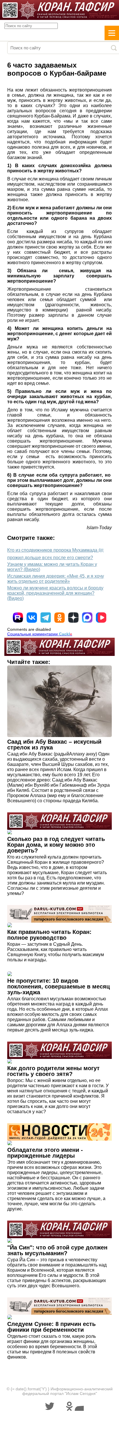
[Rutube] (18, 617)
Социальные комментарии (39, 634)
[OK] (59, 617)
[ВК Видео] (101, 617)
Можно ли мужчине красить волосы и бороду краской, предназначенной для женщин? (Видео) (55, 593)
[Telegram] (45, 617)
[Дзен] (73, 617)
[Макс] (87, 617)
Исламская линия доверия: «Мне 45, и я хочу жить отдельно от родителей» (55, 579)
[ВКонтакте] (32, 617)
